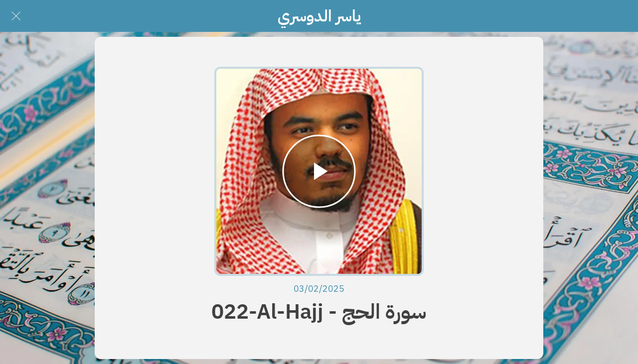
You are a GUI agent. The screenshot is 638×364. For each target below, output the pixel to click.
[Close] (16, 16)
